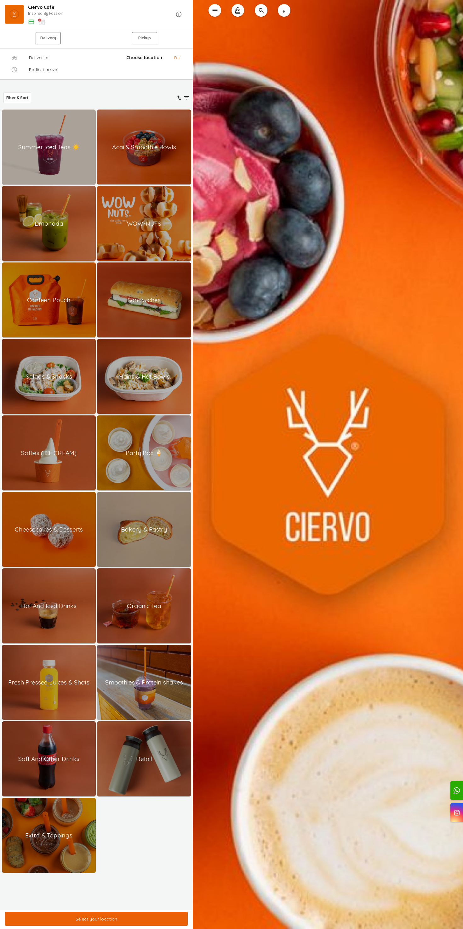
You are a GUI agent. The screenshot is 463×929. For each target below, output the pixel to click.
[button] (96, 14)
